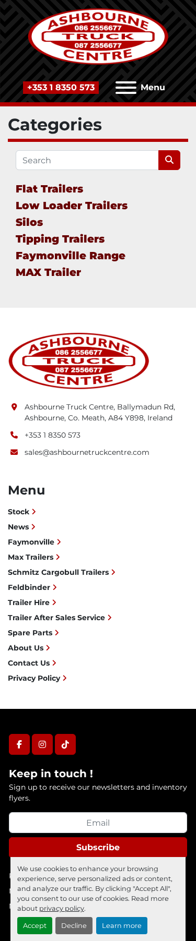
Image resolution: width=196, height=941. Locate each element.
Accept (35, 926)
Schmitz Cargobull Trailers (58, 572)
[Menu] (126, 87)
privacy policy (61, 908)
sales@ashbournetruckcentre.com (87, 452)
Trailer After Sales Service (56, 617)
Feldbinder (29, 587)
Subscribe (98, 847)
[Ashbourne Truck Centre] (78, 360)
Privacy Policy (34, 678)
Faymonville (31, 542)
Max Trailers (30, 557)
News (18, 527)
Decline (74, 926)
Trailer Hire (29, 602)
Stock (18, 511)
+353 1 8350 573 (61, 87)
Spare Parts (30, 632)
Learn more (122, 926)
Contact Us (29, 663)
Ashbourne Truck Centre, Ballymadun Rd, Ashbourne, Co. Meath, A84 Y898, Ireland (100, 412)
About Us (25, 648)
